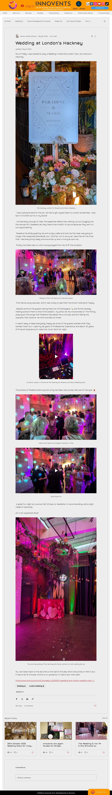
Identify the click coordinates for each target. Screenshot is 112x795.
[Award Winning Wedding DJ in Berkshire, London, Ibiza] (56, 731)
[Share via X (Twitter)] (22, 699)
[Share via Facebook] (17, 699)
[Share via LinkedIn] (27, 699)
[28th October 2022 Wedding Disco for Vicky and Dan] (20, 731)
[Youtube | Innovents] (99, 3)
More (87, 21)
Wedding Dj (19, 21)
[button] (105, 21)
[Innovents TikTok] (107, 3)
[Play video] (56, 356)
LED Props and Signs (74, 21)
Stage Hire (58, 21)
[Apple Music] (103, 3)
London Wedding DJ (36, 686)
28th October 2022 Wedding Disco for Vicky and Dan (19, 744)
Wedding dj (21, 686)
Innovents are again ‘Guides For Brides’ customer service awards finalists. (55, 744)
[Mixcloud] (87, 3)
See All (104, 718)
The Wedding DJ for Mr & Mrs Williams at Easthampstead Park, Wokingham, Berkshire (89, 744)
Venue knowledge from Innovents (38, 21)
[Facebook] (91, 3)
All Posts (8, 21)
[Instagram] (95, 3)
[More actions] (95, 36)
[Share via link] (33, 699)
